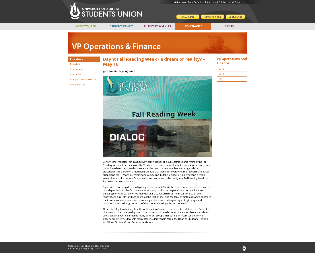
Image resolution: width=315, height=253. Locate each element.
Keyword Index (213, 16)
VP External (75, 74)
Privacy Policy (87, 248)
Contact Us (240, 2)
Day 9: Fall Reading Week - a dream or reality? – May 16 (154, 61)
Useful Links (235, 16)
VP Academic (76, 69)
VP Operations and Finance (84, 79)
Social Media (101, 248)
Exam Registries (195, 2)
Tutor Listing (211, 2)
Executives (76, 59)
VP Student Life (77, 84)
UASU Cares (188, 16)
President (75, 64)
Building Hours (226, 2)
